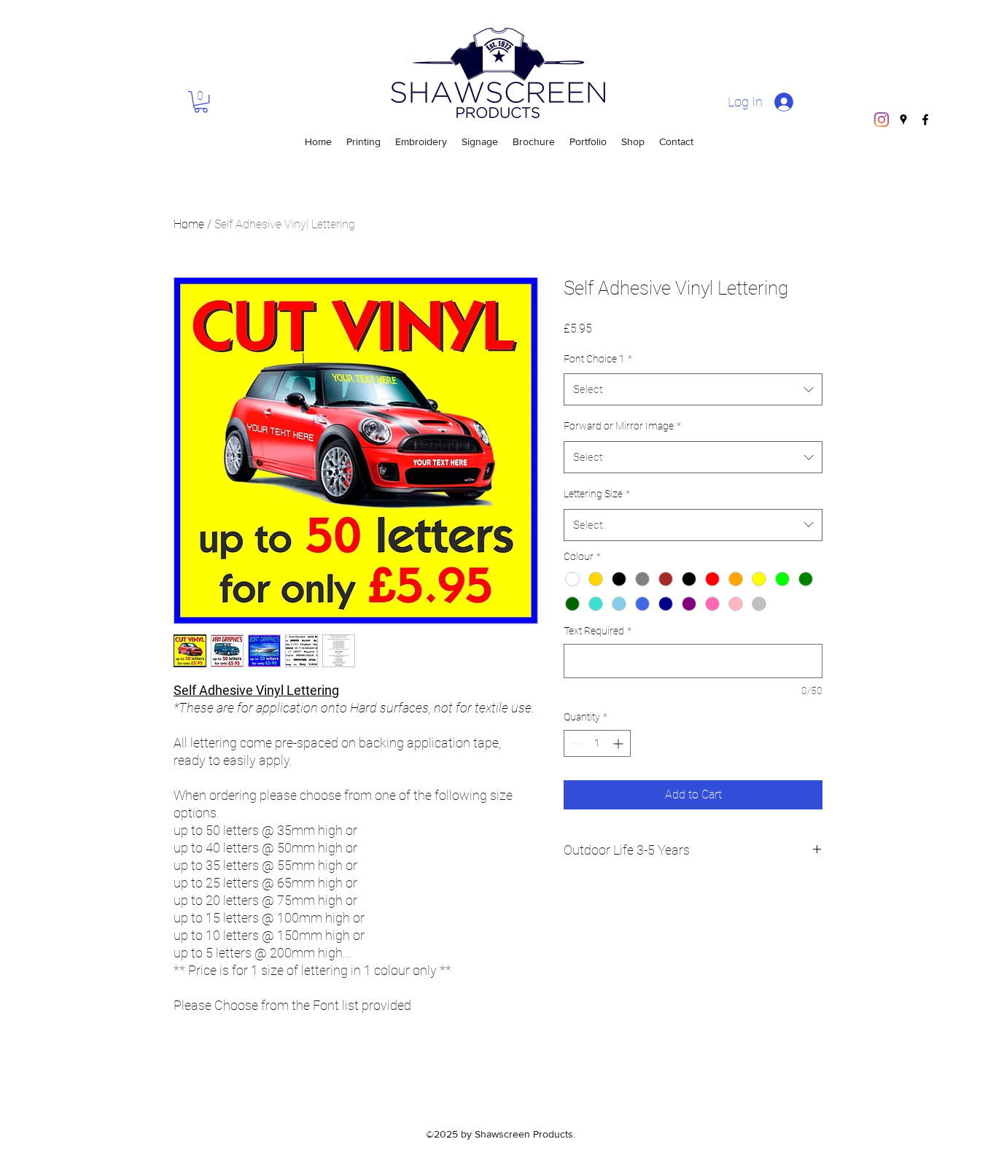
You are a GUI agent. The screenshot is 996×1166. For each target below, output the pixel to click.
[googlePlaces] (903, 119)
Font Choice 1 (598, 359)
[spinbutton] (597, 743)
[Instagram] (881, 119)
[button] (201, 101)
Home (189, 224)
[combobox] (693, 389)
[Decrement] (575, 743)
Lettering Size (597, 494)
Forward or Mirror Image (622, 426)
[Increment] (619, 743)
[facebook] (925, 119)
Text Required (597, 631)
